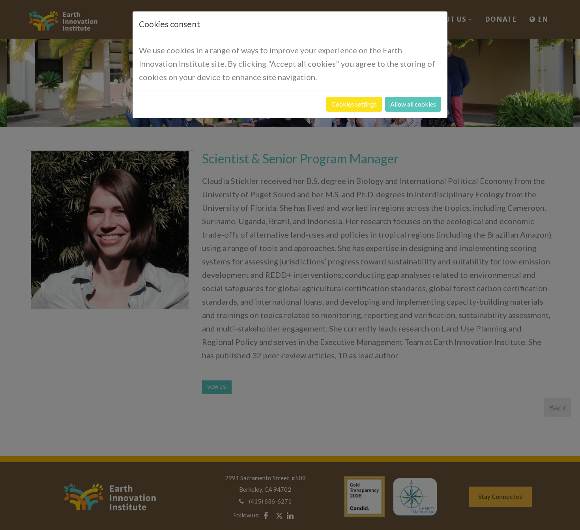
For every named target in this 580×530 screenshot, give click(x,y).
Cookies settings (354, 104)
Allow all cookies (413, 104)
